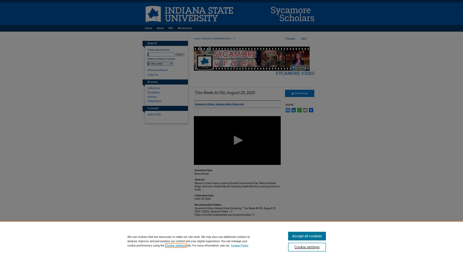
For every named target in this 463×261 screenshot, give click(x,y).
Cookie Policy (240, 245)
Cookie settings (176, 245)
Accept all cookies (307, 236)
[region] (231, 241)
